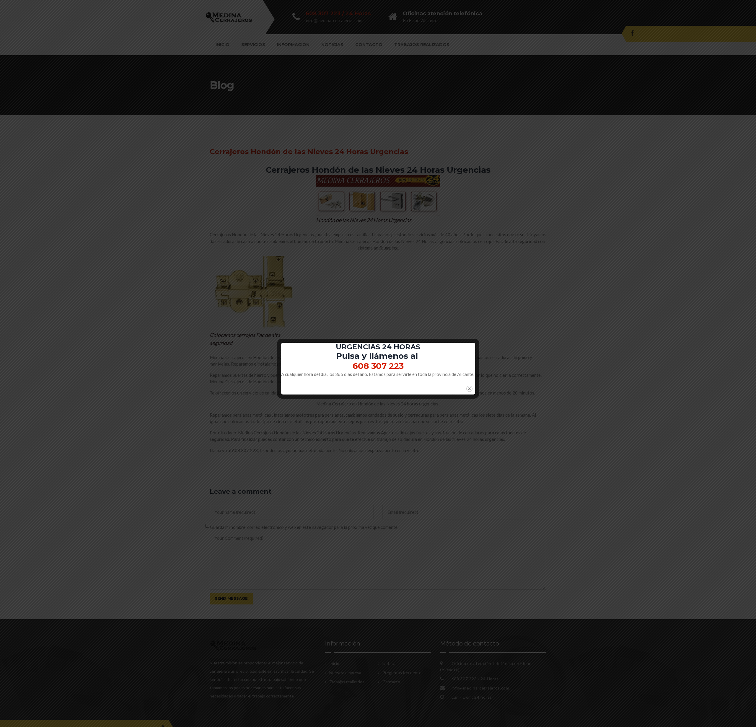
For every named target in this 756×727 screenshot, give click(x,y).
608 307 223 (378, 366)
